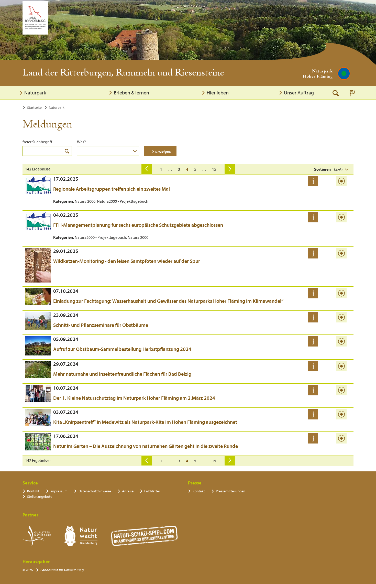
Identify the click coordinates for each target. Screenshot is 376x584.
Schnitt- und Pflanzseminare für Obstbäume (100, 325)
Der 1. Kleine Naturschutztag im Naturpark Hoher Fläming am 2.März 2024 (134, 398)
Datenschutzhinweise (95, 491)
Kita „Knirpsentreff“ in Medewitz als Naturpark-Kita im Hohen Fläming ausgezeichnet (145, 422)
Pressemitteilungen (230, 491)
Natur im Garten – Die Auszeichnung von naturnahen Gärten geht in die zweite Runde (145, 446)
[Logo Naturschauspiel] (144, 536)
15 (214, 169)
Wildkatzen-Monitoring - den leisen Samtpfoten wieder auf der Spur (126, 261)
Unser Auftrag (299, 93)
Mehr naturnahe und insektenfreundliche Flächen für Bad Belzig (122, 374)
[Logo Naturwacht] (80, 536)
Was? (81, 142)
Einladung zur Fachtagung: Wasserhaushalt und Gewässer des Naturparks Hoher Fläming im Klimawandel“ (168, 301)
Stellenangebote (39, 496)
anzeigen (163, 151)
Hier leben (218, 93)
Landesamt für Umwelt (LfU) (62, 570)
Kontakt (33, 491)
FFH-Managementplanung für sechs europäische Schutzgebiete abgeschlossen (138, 225)
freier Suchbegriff (37, 142)
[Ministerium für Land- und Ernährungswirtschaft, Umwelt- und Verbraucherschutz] (35, 18)
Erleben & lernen (131, 93)
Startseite (34, 107)
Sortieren (322, 169)
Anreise (128, 491)
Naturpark (35, 93)
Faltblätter (152, 491)
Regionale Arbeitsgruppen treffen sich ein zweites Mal (111, 189)
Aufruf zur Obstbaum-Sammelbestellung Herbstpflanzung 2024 (122, 349)
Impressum (59, 491)
